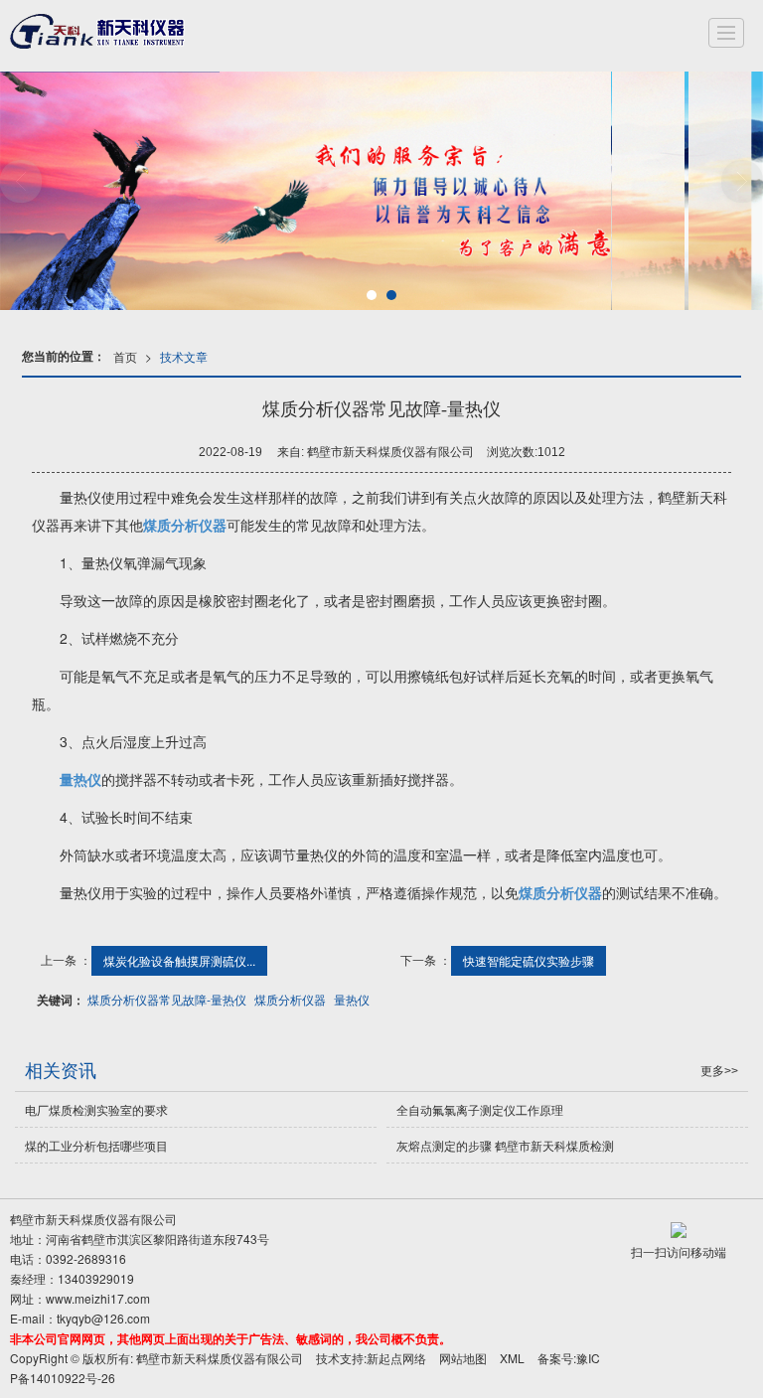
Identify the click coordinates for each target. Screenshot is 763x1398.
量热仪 (352, 999)
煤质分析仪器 (290, 999)
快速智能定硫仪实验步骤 (528, 960)
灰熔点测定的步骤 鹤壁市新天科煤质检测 (505, 1145)
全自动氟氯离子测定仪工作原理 (479, 1109)
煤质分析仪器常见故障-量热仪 (166, 999)
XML (512, 1357)
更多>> (719, 1071)
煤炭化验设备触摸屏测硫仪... (179, 960)
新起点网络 (396, 1357)
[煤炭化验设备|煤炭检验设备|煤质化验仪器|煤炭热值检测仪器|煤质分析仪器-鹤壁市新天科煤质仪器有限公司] (102, 32)
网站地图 (463, 1357)
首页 (125, 356)
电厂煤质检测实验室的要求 (96, 1109)
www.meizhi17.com (98, 1298)
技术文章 (184, 356)
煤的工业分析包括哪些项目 (96, 1145)
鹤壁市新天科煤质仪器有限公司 (219, 1357)
